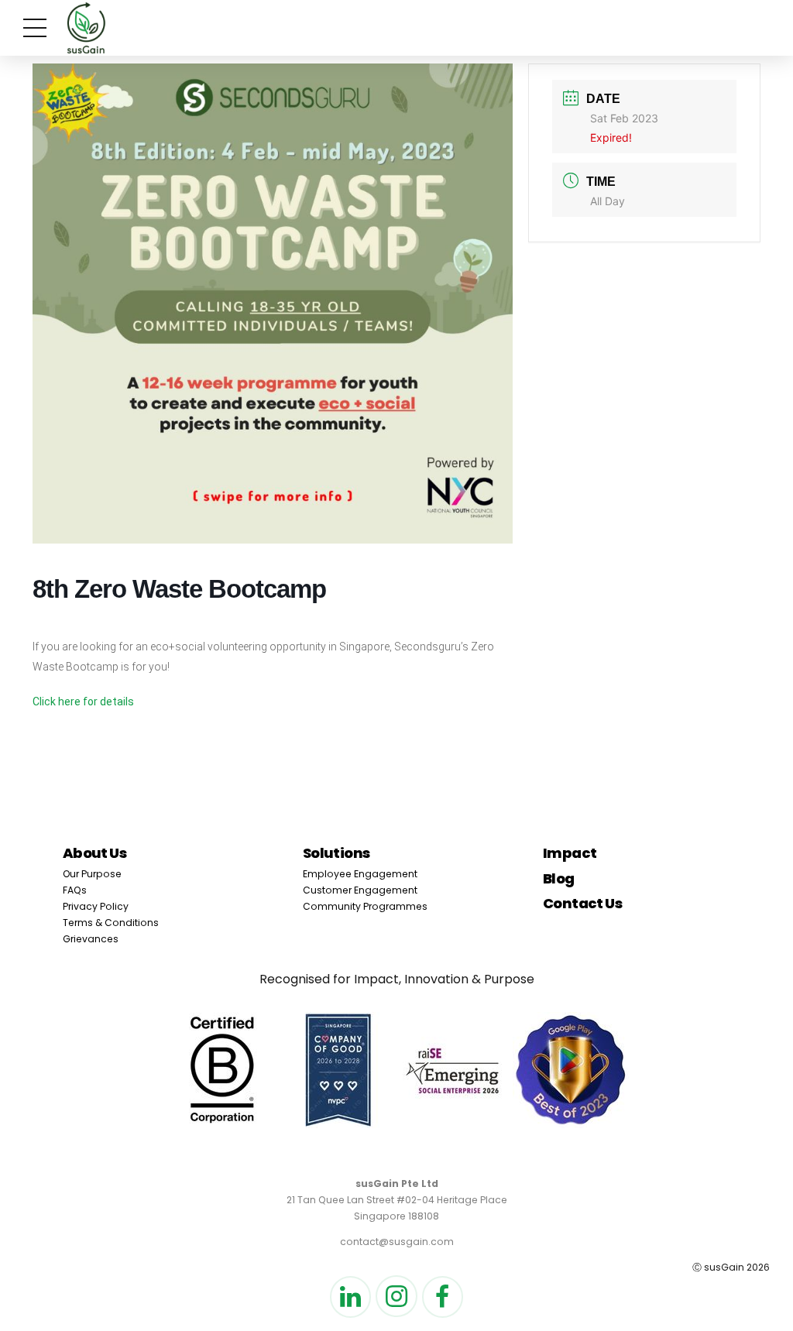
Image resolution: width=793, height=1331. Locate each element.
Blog (559, 878)
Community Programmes (365, 906)
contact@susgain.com (397, 1241)
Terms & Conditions (111, 922)
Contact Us (583, 903)
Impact (570, 853)
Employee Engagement (360, 873)
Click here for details (83, 701)
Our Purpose (92, 873)
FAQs (75, 890)
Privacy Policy (96, 906)
